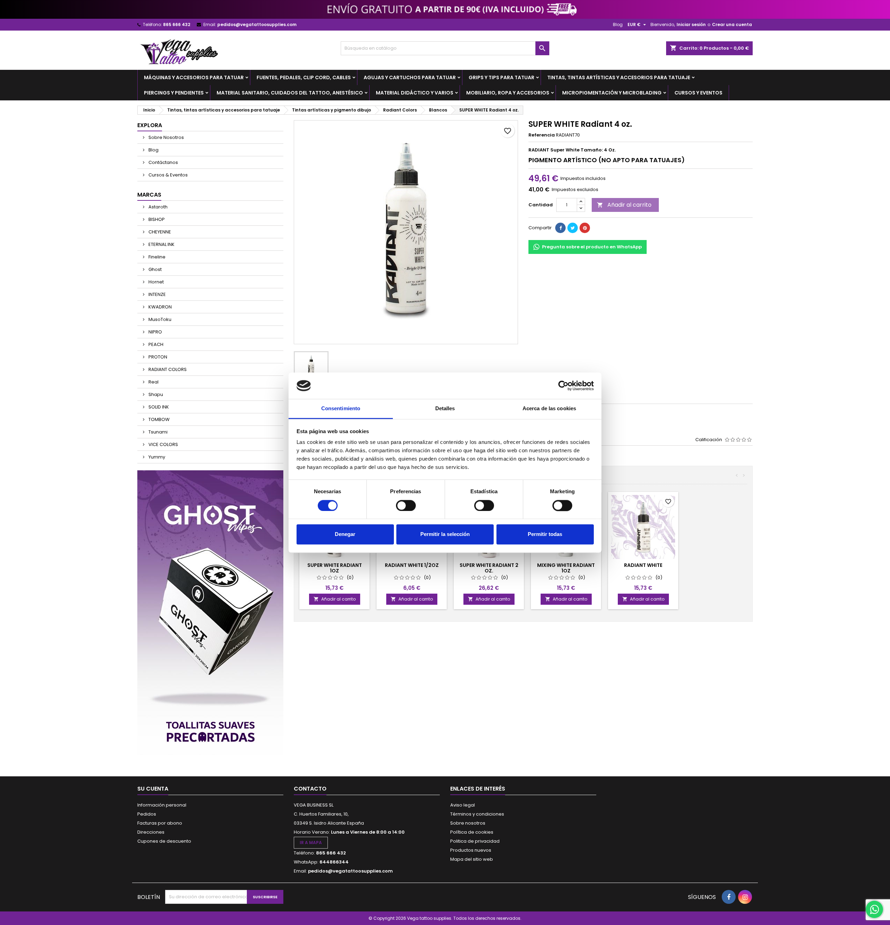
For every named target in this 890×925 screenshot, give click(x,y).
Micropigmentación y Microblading (612, 92)
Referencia (541, 135)
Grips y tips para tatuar (501, 77)
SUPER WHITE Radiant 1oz (334, 568)
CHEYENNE (159, 232)
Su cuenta (152, 789)
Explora (149, 125)
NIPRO (154, 332)
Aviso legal (462, 805)
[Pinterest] (585, 228)
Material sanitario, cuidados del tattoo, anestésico (290, 92)
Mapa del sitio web (471, 859)
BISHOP (156, 219)
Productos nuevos (470, 850)
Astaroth (157, 207)
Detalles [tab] (445, 409)
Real (153, 382)
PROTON (157, 357)
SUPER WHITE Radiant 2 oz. (489, 568)
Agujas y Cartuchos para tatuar (410, 77)
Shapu (155, 394)
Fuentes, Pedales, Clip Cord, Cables (304, 77)
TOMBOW (158, 419)
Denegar (345, 534)
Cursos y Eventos (698, 92)
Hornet (155, 282)
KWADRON (159, 307)
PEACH (155, 344)
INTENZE (156, 294)
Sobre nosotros (467, 823)
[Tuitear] (572, 228)
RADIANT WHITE (643, 565)
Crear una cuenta (732, 24)
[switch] (406, 505)
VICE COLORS (162, 444)
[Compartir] (560, 228)
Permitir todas (545, 534)
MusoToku (159, 319)
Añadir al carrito (624, 205)
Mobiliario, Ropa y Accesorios (507, 92)
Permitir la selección (445, 534)
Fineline (156, 257)
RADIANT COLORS (167, 369)
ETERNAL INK (161, 244)
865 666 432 (176, 24)
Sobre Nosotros (165, 137)
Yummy (156, 457)
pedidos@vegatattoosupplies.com (257, 24)
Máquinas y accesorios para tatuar (194, 77)
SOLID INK (158, 407)
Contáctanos (162, 162)
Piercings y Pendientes (174, 92)
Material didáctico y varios (414, 92)
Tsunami (157, 432)
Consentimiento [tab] (340, 409)
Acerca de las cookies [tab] (549, 409)
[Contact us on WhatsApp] (874, 909)
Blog (618, 24)
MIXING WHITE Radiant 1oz (566, 568)
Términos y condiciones (477, 814)
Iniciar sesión (691, 24)
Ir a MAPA (311, 842)
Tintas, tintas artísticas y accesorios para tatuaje (618, 77)
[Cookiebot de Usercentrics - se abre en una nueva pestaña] (563, 385)
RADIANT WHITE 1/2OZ (412, 565)
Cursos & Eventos (167, 175)
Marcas (149, 195)
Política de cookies (471, 832)
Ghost (154, 269)
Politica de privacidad (475, 841)
